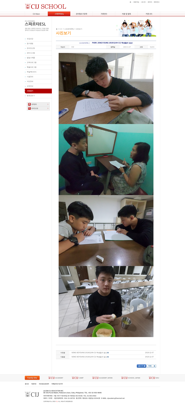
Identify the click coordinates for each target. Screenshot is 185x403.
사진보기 (79, 29)
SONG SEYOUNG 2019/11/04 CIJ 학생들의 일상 (89, 357)
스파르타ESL (69, 29)
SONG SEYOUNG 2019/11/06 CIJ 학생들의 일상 (89, 353)
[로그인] (143, 2)
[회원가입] (136, 2)
